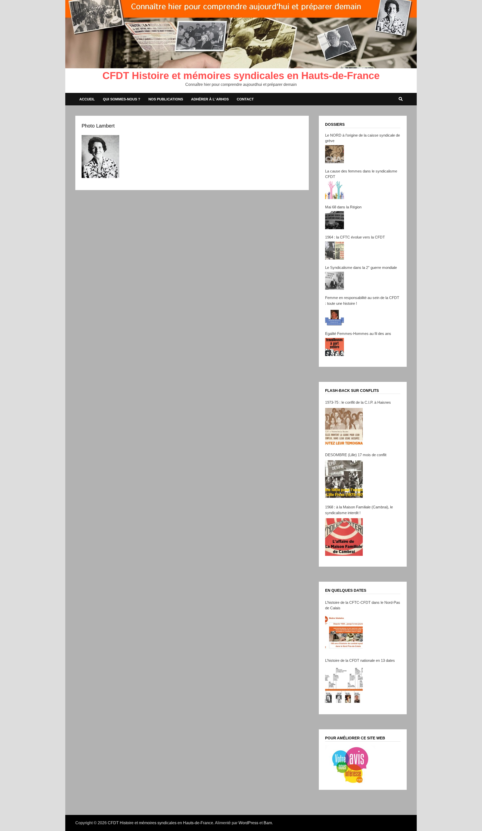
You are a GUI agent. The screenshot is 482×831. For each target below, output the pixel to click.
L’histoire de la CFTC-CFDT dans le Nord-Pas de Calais (362, 605)
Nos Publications (165, 99)
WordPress (248, 823)
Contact (245, 99)
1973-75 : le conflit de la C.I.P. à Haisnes (358, 402)
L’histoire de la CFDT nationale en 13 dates (360, 660)
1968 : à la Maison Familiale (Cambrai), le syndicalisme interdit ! (359, 510)
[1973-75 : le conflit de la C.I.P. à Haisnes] (344, 427)
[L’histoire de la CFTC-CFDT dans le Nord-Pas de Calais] (344, 632)
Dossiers (335, 124)
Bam (268, 823)
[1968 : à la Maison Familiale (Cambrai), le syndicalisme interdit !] (344, 537)
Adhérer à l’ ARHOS (210, 99)
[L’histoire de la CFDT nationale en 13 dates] (344, 684)
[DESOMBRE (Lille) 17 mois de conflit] (344, 479)
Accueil (87, 99)
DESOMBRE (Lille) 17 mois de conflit (355, 455)
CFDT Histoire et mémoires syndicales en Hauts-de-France (241, 75)
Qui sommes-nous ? (121, 99)
